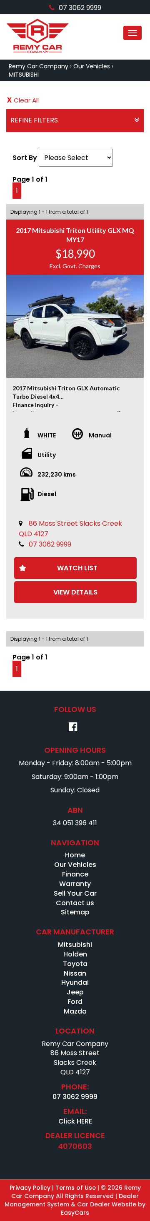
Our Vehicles (91, 66)
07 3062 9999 (80, 7)
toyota (75, 964)
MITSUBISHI (24, 74)
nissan (75, 973)
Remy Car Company (38, 66)
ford (75, 1001)
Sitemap (75, 912)
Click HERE (75, 1121)
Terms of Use (76, 1188)
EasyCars (75, 1213)
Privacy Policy (31, 1188)
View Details (75, 592)
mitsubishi (75, 944)
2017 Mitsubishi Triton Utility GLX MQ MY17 (75, 234)
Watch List (77, 568)
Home (75, 855)
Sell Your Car (75, 893)
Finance (75, 874)
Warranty (75, 884)
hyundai (75, 982)
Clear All (26, 100)
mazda (75, 1011)
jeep (75, 992)
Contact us (75, 903)
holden (75, 954)
